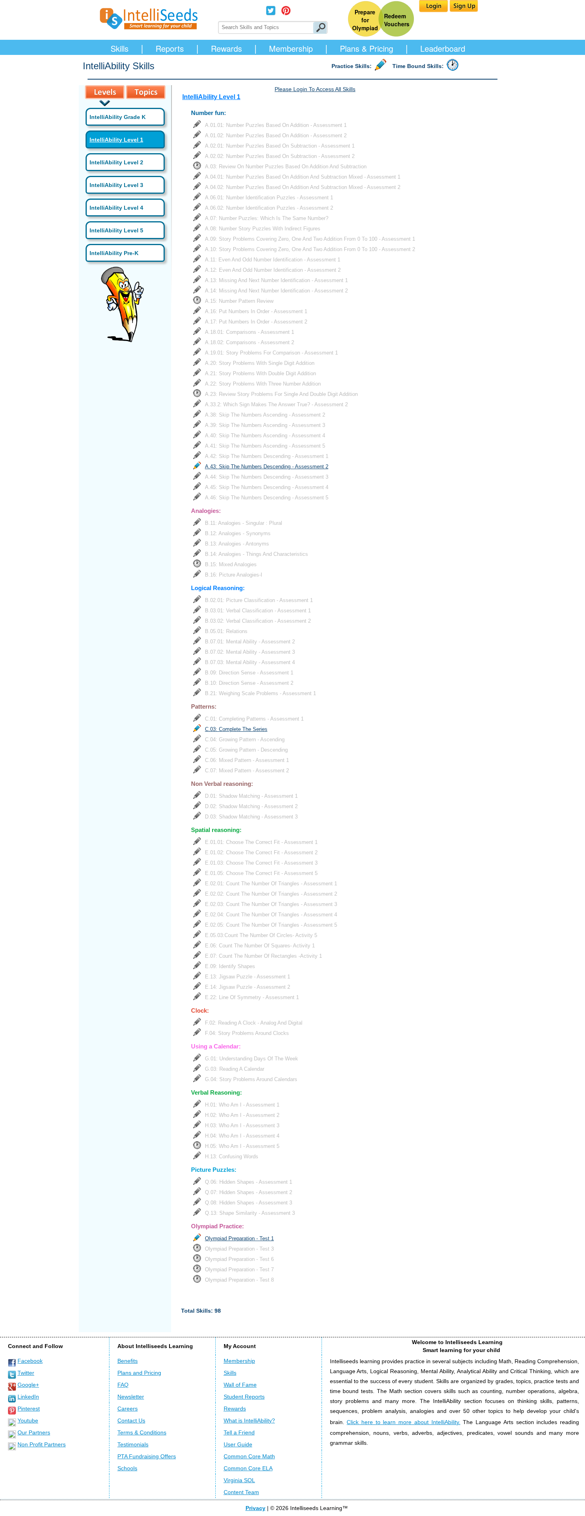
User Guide (238, 1444)
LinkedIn (28, 1396)
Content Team (241, 1492)
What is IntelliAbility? (249, 1420)
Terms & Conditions (141, 1432)
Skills (120, 48)
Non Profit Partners (42, 1444)
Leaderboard (442, 48)
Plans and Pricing (139, 1373)
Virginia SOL (239, 1480)
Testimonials (132, 1444)
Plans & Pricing (366, 48)
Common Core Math (249, 1456)
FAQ (123, 1385)
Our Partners (34, 1432)
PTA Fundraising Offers (146, 1456)
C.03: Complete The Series (236, 729)
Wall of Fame (240, 1385)
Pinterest (29, 1408)
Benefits (127, 1361)
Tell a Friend (239, 1432)
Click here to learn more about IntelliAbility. (403, 1422)
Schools (127, 1468)
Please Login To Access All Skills (315, 89)
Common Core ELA (248, 1468)
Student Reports (244, 1396)
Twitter (26, 1373)
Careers (127, 1408)
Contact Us (131, 1420)
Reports (170, 48)
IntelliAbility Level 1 (116, 139)
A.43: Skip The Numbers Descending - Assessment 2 (266, 467)
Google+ (28, 1385)
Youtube (28, 1420)
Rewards (226, 48)
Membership (291, 48)
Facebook (30, 1361)
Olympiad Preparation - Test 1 (239, 1238)
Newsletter (130, 1396)
